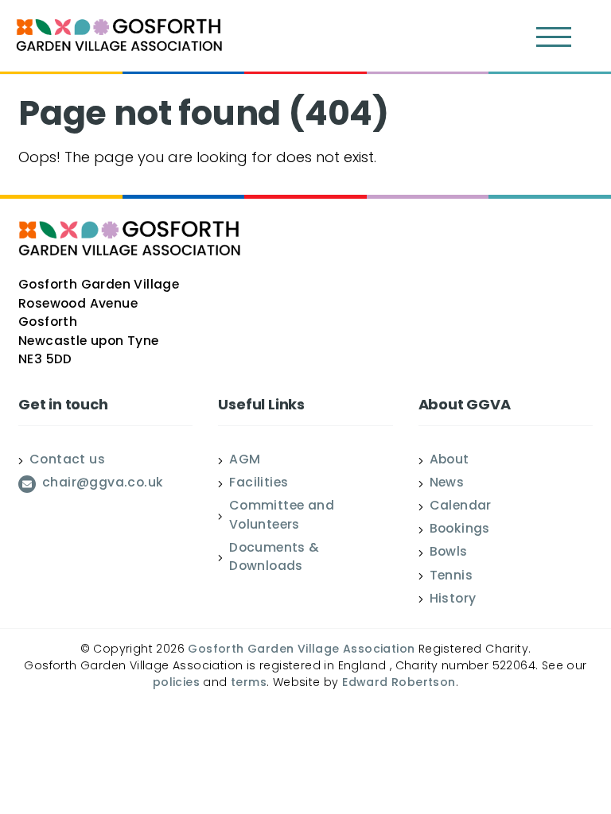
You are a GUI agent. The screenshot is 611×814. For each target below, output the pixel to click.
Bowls (449, 553)
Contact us (67, 461)
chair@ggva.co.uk (102, 484)
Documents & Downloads (274, 558)
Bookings (460, 530)
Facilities (258, 484)
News (447, 484)
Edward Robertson (398, 683)
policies (176, 683)
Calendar (461, 507)
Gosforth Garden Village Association (301, 650)
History (453, 600)
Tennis (451, 577)
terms (249, 683)
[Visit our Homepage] (119, 37)
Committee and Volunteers (281, 516)
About (449, 461)
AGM (244, 461)
